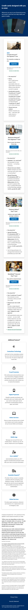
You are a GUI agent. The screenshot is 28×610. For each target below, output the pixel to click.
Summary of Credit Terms (14, 70)
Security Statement (14, 601)
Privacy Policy (14, 597)
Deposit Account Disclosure (14, 329)
